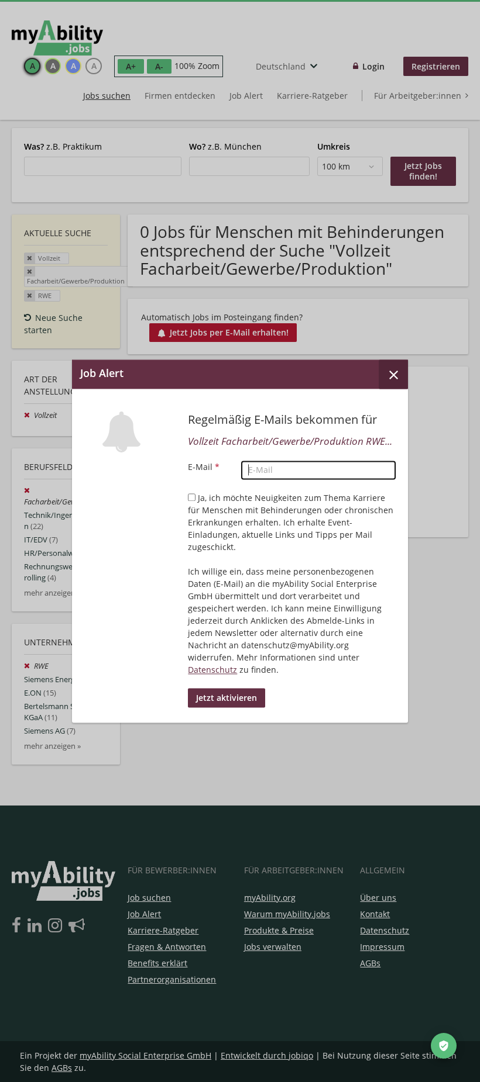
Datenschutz (212, 669)
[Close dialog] (393, 374)
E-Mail (204, 466)
